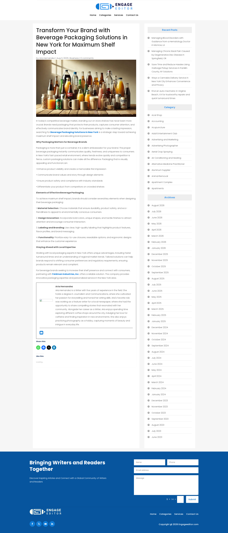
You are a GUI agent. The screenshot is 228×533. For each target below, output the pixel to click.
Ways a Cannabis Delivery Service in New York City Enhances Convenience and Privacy (171, 81)
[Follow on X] (39, 524)
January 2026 (159, 248)
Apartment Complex (162, 182)
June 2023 (157, 437)
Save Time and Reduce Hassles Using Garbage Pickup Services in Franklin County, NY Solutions (171, 68)
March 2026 (158, 235)
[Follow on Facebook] (32, 524)
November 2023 (160, 406)
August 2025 (158, 278)
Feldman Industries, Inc (65, 274)
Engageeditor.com (188, 524)
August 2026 (158, 205)
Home (93, 15)
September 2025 (160, 272)
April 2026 (156, 229)
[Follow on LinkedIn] (52, 524)
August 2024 (158, 351)
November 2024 (160, 333)
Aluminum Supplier (161, 170)
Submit (192, 499)
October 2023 (159, 412)
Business (74, 58)
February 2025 (159, 315)
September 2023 (160, 418)
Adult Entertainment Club (164, 133)
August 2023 (158, 424)
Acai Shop (157, 115)
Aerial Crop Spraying (162, 151)
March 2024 (158, 382)
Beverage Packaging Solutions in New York (74, 132)
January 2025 (159, 321)
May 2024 (157, 370)
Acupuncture (158, 127)
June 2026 (157, 217)
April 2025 (156, 303)
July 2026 (156, 211)
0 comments (87, 58)
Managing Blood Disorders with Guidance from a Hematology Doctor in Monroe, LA (171, 41)
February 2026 (159, 242)
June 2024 (157, 363)
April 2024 (156, 376)
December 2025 (160, 254)
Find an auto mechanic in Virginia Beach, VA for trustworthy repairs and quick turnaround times (171, 94)
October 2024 (159, 339)
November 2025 (160, 260)
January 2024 (159, 394)
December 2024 (160, 327)
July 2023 (156, 431)
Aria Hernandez (47, 58)
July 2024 (156, 357)
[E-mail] (41, 333)
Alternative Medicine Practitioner (168, 164)
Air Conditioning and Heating (166, 157)
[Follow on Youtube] (45, 524)
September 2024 (160, 345)
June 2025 (157, 290)
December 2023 (160, 400)
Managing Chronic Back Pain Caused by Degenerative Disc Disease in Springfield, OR (171, 55)
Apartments (158, 188)
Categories (105, 15)
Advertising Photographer (165, 145)
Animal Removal (160, 176)
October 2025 (159, 266)
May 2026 (157, 223)
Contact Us (132, 15)
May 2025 (157, 296)
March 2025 (158, 309)
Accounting (158, 121)
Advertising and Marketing (165, 139)
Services (118, 15)
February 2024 (159, 388)
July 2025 (156, 284)
